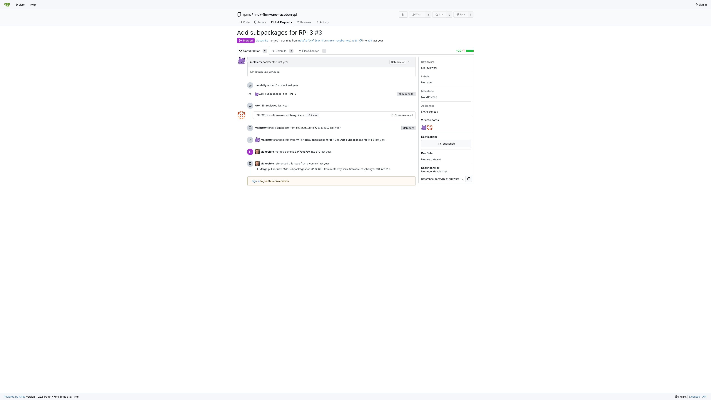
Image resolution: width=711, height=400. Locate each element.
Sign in (255, 181)
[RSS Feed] (403, 14)
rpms (247, 14)
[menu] (410, 62)
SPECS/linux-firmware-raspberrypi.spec (281, 115)
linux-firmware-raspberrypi (275, 14)
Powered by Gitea (14, 396)
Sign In (702, 4)
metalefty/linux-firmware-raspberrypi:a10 (328, 40)
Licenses (694, 396)
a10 (370, 40)
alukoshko (262, 40)
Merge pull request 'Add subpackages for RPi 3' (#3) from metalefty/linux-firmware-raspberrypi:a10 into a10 (325, 169)
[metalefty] (424, 127)
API (704, 396)
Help (33, 4)
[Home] (7, 4)
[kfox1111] (430, 127)
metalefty (256, 62)
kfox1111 (260, 105)
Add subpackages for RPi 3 (277, 93)
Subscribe (449, 143)
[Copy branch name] (360, 40)
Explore (20, 4)
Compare (408, 127)
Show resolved (404, 115)
